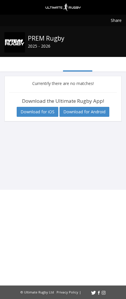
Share (116, 20)
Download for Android (84, 111)
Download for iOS (38, 111)
